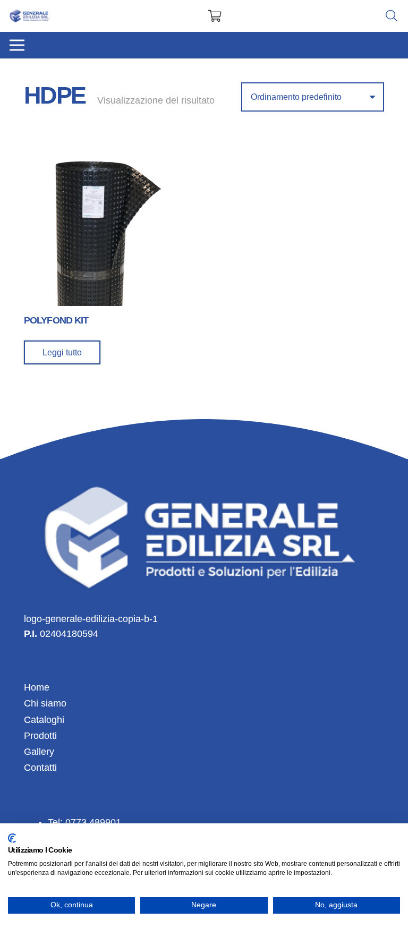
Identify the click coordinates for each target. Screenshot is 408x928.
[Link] (30, 16)
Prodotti (40, 735)
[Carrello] (214, 16)
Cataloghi (44, 719)
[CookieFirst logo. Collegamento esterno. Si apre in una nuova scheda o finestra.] (12, 838)
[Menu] (17, 45)
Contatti (40, 767)
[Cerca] (391, 16)
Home (36, 687)
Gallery (39, 751)
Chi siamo (45, 703)
